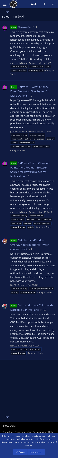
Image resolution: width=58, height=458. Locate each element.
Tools (12, 74)
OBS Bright (10, 425)
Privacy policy (39, 431)
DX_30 (13, 285)
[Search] (52, 4)
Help (50, 431)
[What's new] (44, 4)
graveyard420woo (19, 63)
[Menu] (5, 4)
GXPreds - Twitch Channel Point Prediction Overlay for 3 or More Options (30, 91)
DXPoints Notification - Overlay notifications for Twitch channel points (29, 244)
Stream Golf (22, 27)
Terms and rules (23, 431)
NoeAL (13, 345)
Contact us (8, 431)
